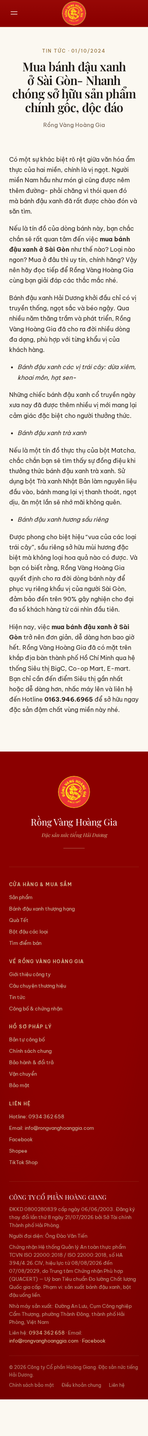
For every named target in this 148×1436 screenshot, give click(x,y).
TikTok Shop (23, 1162)
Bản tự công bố (27, 1039)
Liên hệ (116, 1385)
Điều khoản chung (81, 1385)
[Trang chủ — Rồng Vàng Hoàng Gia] (74, 13)
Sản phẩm (21, 897)
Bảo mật (19, 1085)
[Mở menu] (14, 13)
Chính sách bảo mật (31, 1385)
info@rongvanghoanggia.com (59, 1128)
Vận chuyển (23, 1074)
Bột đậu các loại (28, 931)
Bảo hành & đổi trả (31, 1062)
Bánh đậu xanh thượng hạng (42, 909)
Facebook (21, 1139)
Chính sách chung (30, 1051)
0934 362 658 (46, 1116)
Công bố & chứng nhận (35, 1009)
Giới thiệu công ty (30, 974)
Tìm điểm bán (25, 943)
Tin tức (17, 997)
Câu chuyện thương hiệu (37, 986)
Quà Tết (18, 920)
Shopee (18, 1151)
